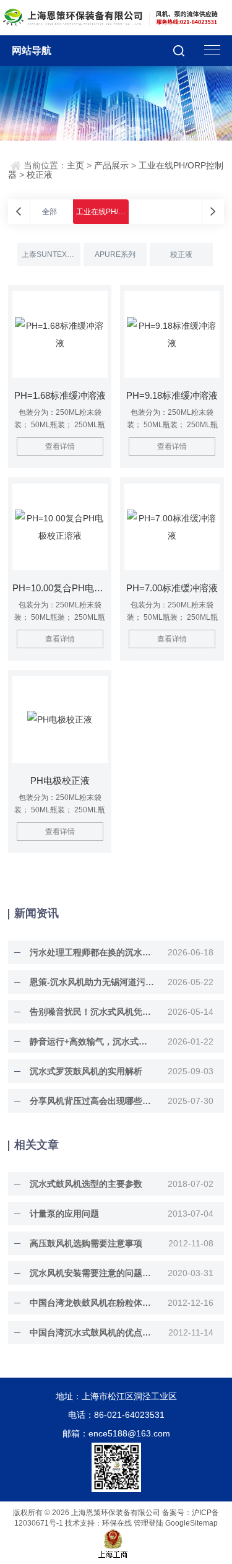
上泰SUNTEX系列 (51, 254)
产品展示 (111, 165)
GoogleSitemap (191, 1523)
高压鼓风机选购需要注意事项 (86, 1243)
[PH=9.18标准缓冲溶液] (172, 334)
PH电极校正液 (60, 780)
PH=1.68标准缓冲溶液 (60, 395)
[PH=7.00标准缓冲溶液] (172, 527)
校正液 (40, 175)
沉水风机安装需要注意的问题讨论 (92, 1273)
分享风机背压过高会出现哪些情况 (92, 1101)
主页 (75, 165)
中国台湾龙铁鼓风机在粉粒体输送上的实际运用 (92, 1303)
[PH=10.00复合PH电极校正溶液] (60, 527)
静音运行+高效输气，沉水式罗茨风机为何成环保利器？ (92, 1041)
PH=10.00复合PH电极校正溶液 (60, 588)
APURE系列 (115, 254)
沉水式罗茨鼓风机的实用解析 (86, 1071)
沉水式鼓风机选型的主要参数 (86, 1184)
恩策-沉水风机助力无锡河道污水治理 (92, 982)
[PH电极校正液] (60, 719)
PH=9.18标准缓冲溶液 (172, 395)
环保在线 (117, 1523)
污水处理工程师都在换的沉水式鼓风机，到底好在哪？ (92, 952)
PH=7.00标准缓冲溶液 (172, 588)
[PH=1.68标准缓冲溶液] (60, 334)
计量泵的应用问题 (64, 1214)
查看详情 (60, 446)
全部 (49, 211)
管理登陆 (148, 1523)
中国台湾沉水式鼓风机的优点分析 (92, 1332)
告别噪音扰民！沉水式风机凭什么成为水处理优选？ (92, 1012)
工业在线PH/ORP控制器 (116, 211)
